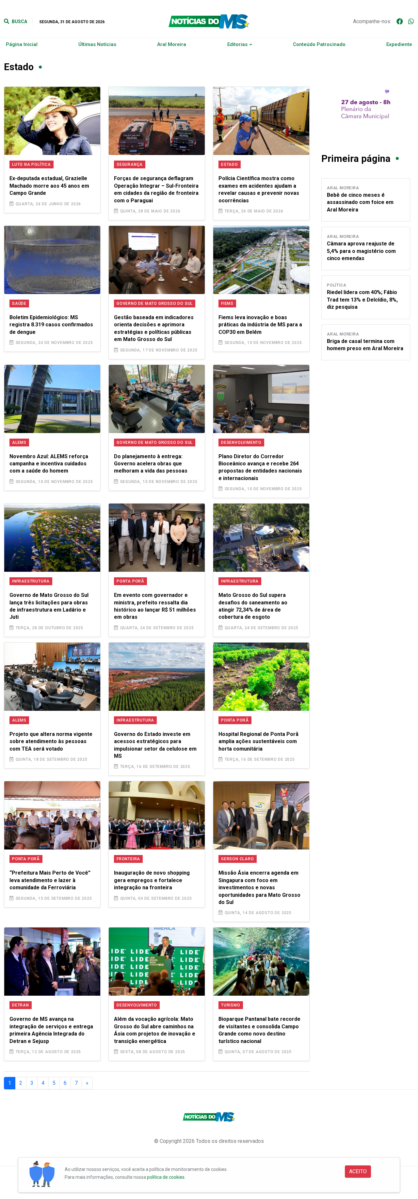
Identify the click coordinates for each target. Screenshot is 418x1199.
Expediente (399, 44)
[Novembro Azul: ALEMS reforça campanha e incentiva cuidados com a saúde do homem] (52, 399)
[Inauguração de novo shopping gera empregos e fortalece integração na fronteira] (157, 815)
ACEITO (358, 1171)
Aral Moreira (171, 44)
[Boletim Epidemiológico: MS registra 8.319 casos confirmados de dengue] (52, 260)
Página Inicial (22, 44)
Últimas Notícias (97, 44)
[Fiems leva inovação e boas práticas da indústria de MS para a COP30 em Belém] (261, 260)
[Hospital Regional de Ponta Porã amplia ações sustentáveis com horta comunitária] (261, 677)
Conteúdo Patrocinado (319, 44)
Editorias (237, 44)
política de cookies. (166, 1177)
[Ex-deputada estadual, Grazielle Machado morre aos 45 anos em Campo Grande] (52, 121)
